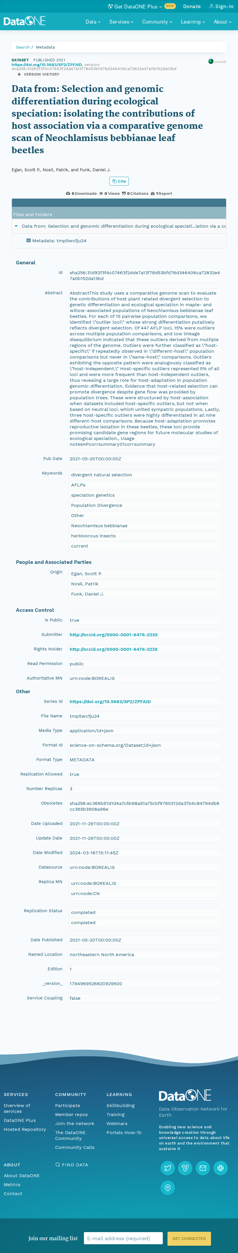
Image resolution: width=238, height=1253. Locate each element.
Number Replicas (44, 788)
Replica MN (50, 881)
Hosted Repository (25, 1129)
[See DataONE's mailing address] (168, 1188)
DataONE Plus (20, 1120)
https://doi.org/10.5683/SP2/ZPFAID (47, 64)
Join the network (75, 1123)
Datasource (50, 867)
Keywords (52, 473)
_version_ (52, 983)
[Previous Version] (19, 74)
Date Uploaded (46, 823)
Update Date (49, 838)
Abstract (53, 292)
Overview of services (17, 1108)
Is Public (53, 620)
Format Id (52, 745)
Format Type (49, 759)
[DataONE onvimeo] (185, 1168)
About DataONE (22, 1175)
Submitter (52, 634)
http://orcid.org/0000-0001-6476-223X (114, 634)
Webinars (117, 1123)
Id (60, 272)
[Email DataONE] (203, 1168)
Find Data (75, 1165)
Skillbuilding (121, 1105)
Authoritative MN (44, 678)
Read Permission (44, 663)
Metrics (12, 1184)
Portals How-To (124, 1132)
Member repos (71, 1114)
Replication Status (43, 910)
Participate (67, 1105)
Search (23, 47)
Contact (13, 1193)
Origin (56, 572)
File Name (51, 716)
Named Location (45, 954)
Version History (41, 74)
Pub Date (52, 458)
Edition (55, 969)
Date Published (46, 939)
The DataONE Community (70, 1135)
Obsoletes (51, 803)
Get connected (189, 1238)
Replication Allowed (41, 774)
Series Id (53, 701)
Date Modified (47, 852)
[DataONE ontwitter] (168, 1168)
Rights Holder (48, 649)
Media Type (50, 730)
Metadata (45, 47)
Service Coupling (44, 998)
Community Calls (74, 1147)
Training (115, 1114)
